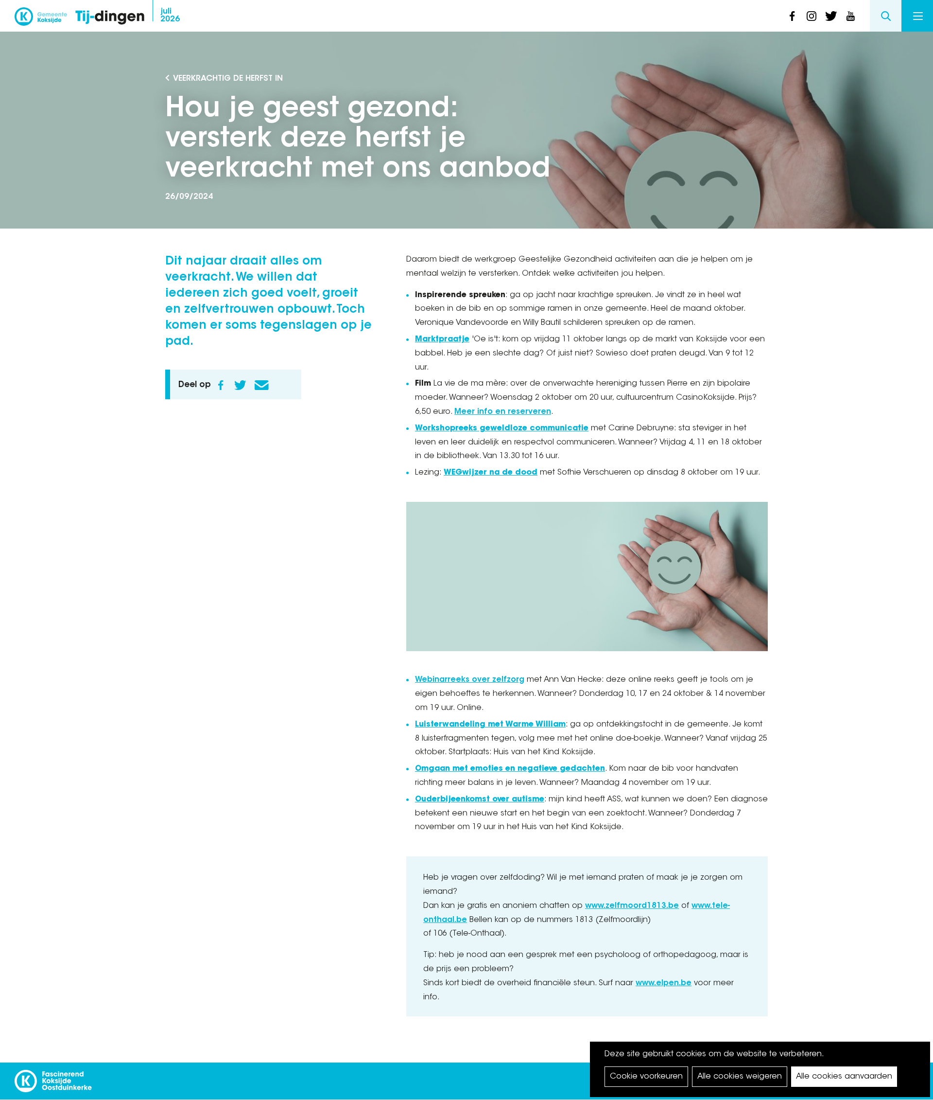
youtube (850, 16)
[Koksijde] (41, 19)
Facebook (220, 385)
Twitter (240, 385)
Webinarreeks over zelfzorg (469, 680)
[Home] (109, 18)
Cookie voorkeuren (646, 1077)
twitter (831, 16)
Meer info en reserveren (502, 412)
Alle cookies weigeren (739, 1077)
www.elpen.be (663, 983)
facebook (792, 16)
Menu (917, 16)
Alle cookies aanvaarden (844, 1077)
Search (885, 16)
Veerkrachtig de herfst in (228, 79)
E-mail (261, 385)
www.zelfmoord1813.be (632, 906)
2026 (170, 15)
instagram (811, 16)
